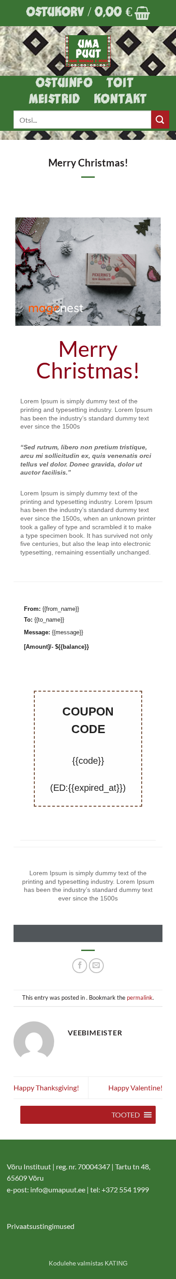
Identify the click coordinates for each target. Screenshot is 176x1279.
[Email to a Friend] (96, 965)
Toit (120, 84)
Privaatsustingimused (40, 1226)
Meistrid (54, 100)
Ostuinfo (64, 84)
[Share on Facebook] (79, 965)
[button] (88, 13)
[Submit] (160, 119)
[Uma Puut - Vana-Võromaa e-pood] (88, 51)
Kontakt (120, 100)
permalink (140, 997)
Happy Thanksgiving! (46, 1087)
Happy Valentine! (135, 1087)
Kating (116, 1263)
